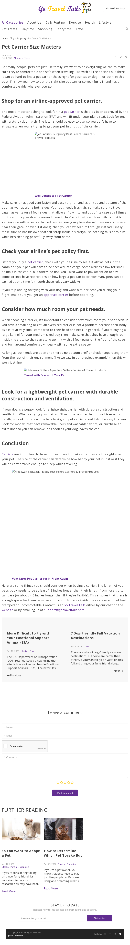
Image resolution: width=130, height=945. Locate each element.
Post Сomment (65, 793)
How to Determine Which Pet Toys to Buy (63, 853)
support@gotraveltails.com (64, 610)
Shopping (45, 29)
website (7, 610)
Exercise (75, 22)
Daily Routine (55, 22)
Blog (12, 38)
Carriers (7, 454)
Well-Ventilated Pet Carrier (53, 196)
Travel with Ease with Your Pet (45, 375)
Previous (15, 675)
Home (5, 38)
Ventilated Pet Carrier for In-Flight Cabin (40, 578)
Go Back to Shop (115, 8)
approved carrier (56, 295)
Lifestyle (105, 22)
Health (90, 22)
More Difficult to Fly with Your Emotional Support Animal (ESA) (28, 638)
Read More (9, 891)
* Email (8, 735)
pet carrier (72, 112)
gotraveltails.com (15, 935)
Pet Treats (9, 29)
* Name (8, 727)
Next (117, 671)
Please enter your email (33, 918)
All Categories (12, 22)
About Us (34, 22)
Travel (79, 29)
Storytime (64, 29)
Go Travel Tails (74, 605)
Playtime (27, 29)
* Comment (10, 757)
